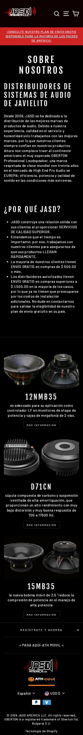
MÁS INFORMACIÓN (41, 425)
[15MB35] (41, 557)
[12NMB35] (41, 368)
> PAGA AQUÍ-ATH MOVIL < (41, 645)
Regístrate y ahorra (41, 629)
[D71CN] (41, 457)
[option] (41, 36)
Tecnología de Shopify (41, 731)
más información (41, 614)
